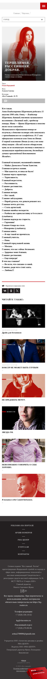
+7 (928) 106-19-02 (23, 615)
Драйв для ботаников (11, 333)
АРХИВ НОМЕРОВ (23, 533)
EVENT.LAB (23, 547)
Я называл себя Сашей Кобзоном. (17, 500)
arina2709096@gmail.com (23, 634)
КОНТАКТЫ (23, 554)
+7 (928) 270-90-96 (23, 628)
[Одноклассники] (11, 290)
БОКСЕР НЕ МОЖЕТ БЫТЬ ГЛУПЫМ (20, 368)
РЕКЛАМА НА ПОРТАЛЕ (22, 526)
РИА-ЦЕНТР (23, 540)
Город (6, 19)
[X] (17, 290)
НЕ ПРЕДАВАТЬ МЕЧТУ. (13, 400)
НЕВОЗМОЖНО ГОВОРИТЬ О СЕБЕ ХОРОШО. (19, 466)
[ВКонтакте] (5, 290)
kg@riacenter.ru (23, 620)
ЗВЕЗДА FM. (7, 432)
